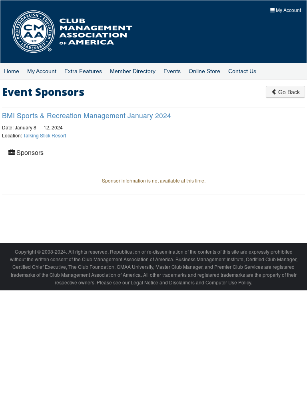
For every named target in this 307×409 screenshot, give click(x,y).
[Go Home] (78, 31)
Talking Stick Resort (44, 135)
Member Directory (132, 71)
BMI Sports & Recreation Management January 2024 (86, 115)
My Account (41, 71)
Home (11, 71)
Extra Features (83, 71)
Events (172, 71)
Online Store (204, 71)
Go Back (288, 92)
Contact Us (242, 71)
